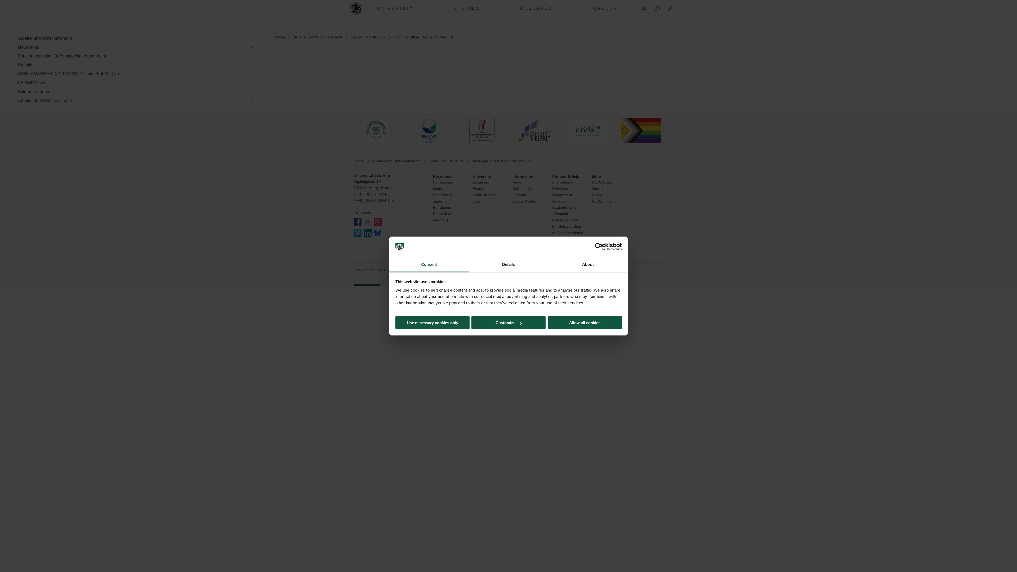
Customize (505, 322)
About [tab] (588, 264)
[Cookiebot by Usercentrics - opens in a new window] (599, 247)
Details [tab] (508, 264)
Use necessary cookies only (432, 322)
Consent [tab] (429, 264)
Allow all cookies (584, 322)
